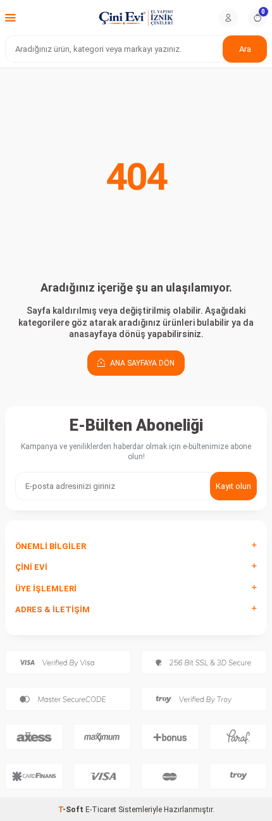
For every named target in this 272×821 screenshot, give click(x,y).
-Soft (71, 809)
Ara (245, 49)
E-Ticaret (100, 809)
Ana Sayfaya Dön (141, 363)
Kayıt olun (233, 486)
